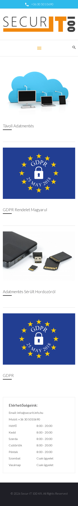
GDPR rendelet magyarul (25, 209)
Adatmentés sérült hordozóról (29, 291)
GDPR (8, 375)
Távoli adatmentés (18, 125)
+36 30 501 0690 (42, 4)
